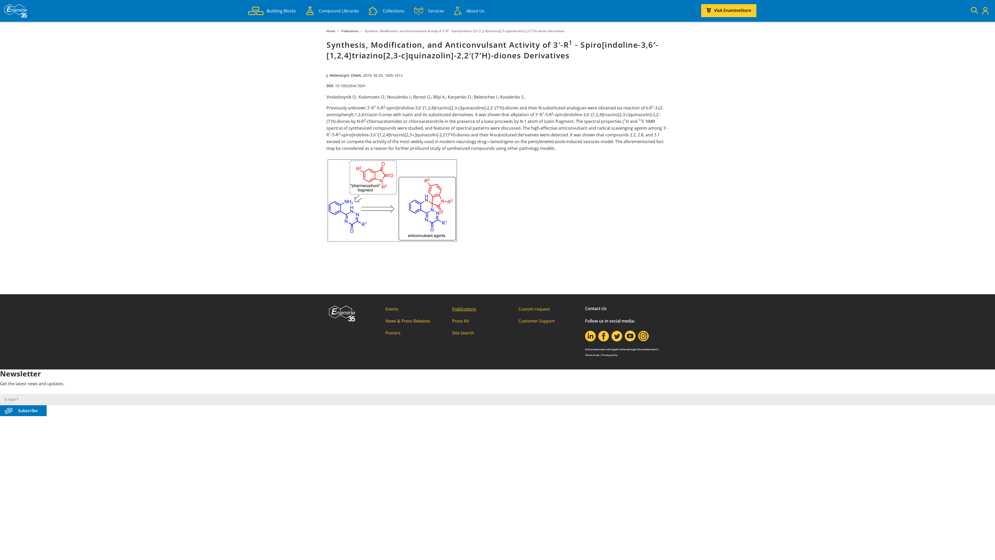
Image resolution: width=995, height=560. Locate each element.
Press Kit (460, 321)
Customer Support (536, 321)
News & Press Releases (408, 321)
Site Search (463, 333)
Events (392, 309)
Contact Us (596, 308)
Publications (464, 309)
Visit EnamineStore (732, 10)
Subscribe (28, 411)
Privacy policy (609, 355)
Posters (393, 333)
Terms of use (592, 355)
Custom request (534, 309)
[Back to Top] (984, 549)
